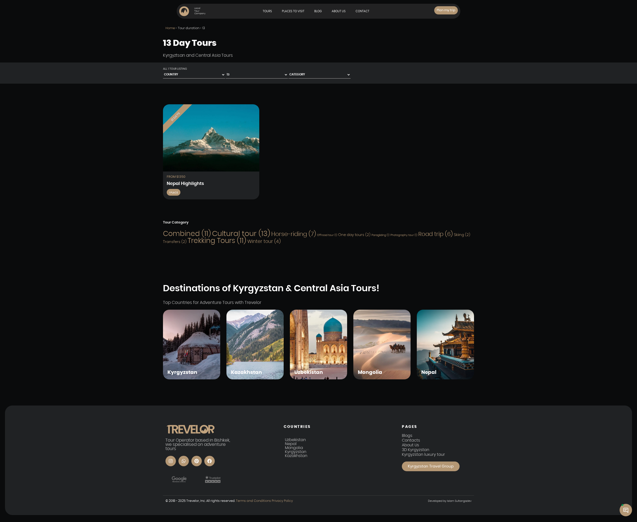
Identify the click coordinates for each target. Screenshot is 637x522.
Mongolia (294, 448)
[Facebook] (209, 461)
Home (170, 28)
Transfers (175, 242)
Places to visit (293, 11)
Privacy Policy (282, 501)
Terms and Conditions (253, 501)
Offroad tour (327, 235)
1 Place (173, 192)
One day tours (354, 235)
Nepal (291, 444)
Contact (362, 11)
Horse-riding (293, 234)
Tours (267, 11)
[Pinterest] (196, 461)
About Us (339, 11)
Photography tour (403, 235)
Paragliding (380, 235)
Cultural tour (241, 233)
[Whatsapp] (183, 461)
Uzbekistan (295, 440)
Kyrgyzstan (295, 452)
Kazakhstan (296, 456)
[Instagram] (170, 461)
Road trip (435, 234)
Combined (187, 234)
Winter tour (264, 241)
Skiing (462, 235)
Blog (318, 11)
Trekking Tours (217, 240)
